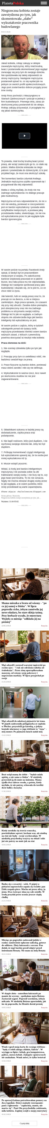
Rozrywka (44, 626)
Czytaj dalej (24, 1123)
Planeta (13, 3)
